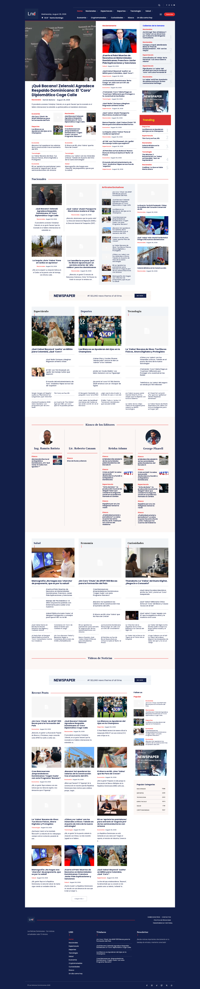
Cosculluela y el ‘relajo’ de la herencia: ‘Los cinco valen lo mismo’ (155, 59)
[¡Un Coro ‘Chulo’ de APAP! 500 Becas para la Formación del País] (58, 117)
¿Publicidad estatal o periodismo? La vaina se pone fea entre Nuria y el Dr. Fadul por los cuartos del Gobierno (111, 520)
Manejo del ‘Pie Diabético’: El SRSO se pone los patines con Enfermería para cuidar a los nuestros (58, 604)
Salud (67, 164)
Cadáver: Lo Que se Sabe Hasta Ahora (152, 168)
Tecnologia (36, 153)
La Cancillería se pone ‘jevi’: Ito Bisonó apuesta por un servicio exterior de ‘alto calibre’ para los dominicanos (81, 264)
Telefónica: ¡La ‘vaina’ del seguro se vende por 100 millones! (153, 383)
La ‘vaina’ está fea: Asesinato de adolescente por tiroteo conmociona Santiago (155, 81)
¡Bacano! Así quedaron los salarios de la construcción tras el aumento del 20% (46, 147)
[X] (171, 5)
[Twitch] (162, 986)
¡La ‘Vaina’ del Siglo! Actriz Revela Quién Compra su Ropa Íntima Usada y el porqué (158, 627)
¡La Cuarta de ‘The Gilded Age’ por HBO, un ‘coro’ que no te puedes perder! (64, 404)
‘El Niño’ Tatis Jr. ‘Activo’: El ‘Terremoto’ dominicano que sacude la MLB (111, 402)
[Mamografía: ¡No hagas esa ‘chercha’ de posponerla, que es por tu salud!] (106, 278)
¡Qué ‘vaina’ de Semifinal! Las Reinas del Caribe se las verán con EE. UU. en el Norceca (88, 403)
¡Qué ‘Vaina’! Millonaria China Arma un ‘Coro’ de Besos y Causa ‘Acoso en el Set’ (154, 604)
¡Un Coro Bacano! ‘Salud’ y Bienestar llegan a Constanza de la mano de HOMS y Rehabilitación (64, 638)
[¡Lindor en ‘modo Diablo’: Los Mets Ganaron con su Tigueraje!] (85, 372)
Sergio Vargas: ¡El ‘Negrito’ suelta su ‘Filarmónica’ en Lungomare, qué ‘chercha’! (42, 395)
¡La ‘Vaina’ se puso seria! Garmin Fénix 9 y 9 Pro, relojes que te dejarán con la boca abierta (136, 395)
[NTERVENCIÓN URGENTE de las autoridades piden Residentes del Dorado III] (128, 460)
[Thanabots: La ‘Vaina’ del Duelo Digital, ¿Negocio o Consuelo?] (147, 563)
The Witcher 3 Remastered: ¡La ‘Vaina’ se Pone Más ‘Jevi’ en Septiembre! (152, 157)
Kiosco (34, 456)
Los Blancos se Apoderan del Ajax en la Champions (42, 131)
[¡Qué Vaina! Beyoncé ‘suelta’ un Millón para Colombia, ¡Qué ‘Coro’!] (53, 331)
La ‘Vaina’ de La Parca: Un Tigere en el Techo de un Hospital (135, 637)
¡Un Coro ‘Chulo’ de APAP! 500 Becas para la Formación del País (41, 118)
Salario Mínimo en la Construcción (150, 146)
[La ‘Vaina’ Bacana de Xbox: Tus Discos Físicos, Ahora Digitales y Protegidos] (106, 248)
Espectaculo (106, 76)
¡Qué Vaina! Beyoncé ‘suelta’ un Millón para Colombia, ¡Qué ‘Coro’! (117, 72)
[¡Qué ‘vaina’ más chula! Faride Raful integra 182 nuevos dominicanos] (152, 225)
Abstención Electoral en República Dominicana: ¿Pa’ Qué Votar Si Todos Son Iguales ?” (41, 463)
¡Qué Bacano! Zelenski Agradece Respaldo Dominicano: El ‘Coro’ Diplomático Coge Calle (63, 90)
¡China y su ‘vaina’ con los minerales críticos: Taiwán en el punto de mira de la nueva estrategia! (80, 158)
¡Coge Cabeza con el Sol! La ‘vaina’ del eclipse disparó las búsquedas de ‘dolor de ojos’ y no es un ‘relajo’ (158, 639)
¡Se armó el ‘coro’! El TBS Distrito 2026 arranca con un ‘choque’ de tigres (107, 383)
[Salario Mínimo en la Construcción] (152, 256)
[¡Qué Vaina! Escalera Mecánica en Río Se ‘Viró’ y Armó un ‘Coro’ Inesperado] (132, 592)
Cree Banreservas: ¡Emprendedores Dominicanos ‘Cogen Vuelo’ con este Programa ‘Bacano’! (73, 132)
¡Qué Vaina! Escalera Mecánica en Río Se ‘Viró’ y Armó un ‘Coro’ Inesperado (153, 592)
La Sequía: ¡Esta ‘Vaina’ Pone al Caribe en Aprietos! (116, 133)
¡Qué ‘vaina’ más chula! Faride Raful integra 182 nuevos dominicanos (152, 239)
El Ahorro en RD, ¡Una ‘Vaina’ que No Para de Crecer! (79, 146)
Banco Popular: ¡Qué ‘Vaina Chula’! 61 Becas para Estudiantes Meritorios (119, 123)
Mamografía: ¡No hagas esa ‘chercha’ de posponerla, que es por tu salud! (79, 168)
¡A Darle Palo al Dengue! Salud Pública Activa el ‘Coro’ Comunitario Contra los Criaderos (42, 638)
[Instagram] (169, 5)
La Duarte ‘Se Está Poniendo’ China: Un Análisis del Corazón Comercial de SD (152, 207)
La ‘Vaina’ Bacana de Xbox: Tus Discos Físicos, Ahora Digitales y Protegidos (45, 158)
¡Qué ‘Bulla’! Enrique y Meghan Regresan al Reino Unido (116, 104)
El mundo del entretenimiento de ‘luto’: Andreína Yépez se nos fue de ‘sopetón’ (118, 164)
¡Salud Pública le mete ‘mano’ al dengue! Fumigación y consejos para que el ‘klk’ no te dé (59, 615)
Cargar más (79, 899)
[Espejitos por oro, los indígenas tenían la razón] (128, 504)
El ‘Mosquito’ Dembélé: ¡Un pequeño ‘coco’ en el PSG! (88, 394)
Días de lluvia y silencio (76, 461)
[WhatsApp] (172, 986)
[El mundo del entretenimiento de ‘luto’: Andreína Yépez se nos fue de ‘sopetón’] (38, 383)
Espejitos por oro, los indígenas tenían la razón (111, 506)
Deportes (35, 126)
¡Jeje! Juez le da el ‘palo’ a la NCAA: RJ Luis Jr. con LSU (111, 394)
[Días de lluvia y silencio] (92, 459)
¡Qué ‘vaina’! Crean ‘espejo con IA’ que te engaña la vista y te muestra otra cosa (153, 615)
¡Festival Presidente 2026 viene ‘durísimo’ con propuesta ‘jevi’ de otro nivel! (41, 404)
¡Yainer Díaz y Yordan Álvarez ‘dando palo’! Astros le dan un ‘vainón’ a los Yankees (105, 360)
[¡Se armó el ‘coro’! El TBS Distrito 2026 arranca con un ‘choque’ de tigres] (85, 383)
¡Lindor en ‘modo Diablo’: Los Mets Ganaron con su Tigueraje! (106, 372)
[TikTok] (157, 986)
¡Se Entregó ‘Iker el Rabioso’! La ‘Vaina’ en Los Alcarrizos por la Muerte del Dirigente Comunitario (154, 35)
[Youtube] (174, 5)
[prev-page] (86, 79)
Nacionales (36, 100)
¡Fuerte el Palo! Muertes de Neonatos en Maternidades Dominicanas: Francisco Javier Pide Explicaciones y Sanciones (119, 59)
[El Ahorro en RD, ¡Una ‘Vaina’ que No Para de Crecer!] (106, 239)
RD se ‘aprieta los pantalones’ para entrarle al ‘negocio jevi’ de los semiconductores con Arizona (46, 168)
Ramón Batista (49, 100)
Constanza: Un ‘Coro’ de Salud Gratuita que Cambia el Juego (63, 627)
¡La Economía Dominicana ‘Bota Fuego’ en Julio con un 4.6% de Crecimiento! (116, 82)
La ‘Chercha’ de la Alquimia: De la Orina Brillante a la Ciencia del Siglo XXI (135, 627)
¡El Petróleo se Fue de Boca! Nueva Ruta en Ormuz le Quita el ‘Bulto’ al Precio (117, 153)
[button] (159, 5)
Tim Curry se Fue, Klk (150, 138)
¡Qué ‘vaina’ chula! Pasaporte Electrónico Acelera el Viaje (115, 114)
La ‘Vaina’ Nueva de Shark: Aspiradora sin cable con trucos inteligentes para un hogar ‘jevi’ (158, 406)
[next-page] (91, 79)
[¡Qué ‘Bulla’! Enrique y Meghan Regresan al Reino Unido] (38, 360)
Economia (36, 114)
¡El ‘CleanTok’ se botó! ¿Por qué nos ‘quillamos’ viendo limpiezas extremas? (157, 395)
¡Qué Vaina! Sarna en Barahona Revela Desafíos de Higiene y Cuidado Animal (40, 627)
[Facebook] (166, 5)
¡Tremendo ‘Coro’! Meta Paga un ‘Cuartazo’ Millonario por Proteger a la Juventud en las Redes (118, 94)
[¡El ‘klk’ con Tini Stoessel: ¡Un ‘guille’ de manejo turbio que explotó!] (38, 372)
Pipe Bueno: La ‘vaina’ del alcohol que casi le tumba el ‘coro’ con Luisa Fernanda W (154, 70)
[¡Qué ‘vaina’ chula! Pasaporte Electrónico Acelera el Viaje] (81, 194)
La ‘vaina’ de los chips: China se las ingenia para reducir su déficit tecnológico (135, 406)
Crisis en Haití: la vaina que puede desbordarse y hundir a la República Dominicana (112, 476)
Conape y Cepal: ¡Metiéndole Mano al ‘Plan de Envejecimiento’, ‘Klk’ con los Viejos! (155, 48)
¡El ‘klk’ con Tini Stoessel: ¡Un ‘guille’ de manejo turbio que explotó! (118, 142)
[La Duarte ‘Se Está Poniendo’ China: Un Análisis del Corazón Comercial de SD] (152, 193)
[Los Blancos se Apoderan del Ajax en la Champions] (58, 130)
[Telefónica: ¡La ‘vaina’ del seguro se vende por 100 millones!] (132, 383)
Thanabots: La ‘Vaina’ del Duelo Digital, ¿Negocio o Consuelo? (146, 582)
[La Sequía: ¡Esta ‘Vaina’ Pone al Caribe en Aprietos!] (47, 246)
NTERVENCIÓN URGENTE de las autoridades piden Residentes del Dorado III (112, 462)
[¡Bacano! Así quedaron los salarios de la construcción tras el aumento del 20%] (106, 230)
